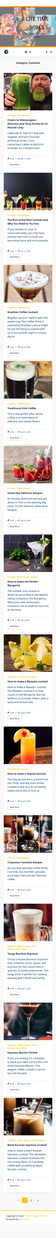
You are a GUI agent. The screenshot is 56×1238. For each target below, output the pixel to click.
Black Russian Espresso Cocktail (27, 1145)
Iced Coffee (21, 949)
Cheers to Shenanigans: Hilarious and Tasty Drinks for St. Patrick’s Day (27, 123)
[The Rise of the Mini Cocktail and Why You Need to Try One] (28, 191)
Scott (12, 159)
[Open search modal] (51, 52)
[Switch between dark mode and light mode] (46, 52)
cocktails (11, 115)
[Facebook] (26, 52)
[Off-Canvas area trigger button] (6, 52)
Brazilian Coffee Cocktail (22, 312)
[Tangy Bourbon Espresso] (28, 922)
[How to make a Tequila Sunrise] (28, 745)
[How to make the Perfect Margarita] (28, 553)
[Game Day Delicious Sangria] (28, 464)
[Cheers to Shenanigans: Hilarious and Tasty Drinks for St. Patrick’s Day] (28, 91)
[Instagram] (30, 52)
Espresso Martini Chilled (22, 1052)
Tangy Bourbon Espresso (22, 953)
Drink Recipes (23, 115)
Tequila (34, 577)
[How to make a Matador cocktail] (28, 653)
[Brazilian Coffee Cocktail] (28, 283)
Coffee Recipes (23, 307)
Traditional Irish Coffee (21, 408)
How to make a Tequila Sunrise (26, 773)
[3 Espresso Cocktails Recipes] (28, 834)
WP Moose (24, 1219)
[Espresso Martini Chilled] (28, 1021)
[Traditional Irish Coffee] (28, 380)
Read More (14, 164)
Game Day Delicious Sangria (24, 493)
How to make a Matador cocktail (27, 681)
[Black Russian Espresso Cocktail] (28, 1116)
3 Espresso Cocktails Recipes (24, 862)
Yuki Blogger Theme (36, 1215)
